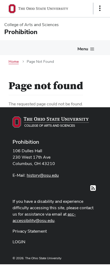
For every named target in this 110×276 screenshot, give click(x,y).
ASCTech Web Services (80, 269)
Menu (82, 49)
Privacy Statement (30, 231)
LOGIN (19, 242)
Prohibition (26, 141)
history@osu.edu (43, 175)
